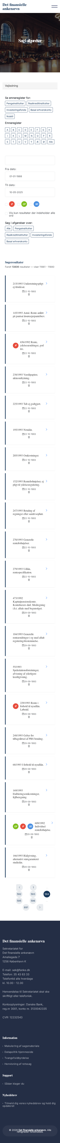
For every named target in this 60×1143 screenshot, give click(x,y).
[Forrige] (19, 887)
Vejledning (11, 85)
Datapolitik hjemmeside (18, 1052)
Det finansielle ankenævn (14, 6)
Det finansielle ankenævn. (32, 1130)
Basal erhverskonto (40, 109)
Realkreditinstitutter (39, 103)
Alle (51, 141)
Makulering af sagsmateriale (21, 1046)
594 (47, 894)
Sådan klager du (14, 1083)
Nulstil (9, 116)
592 (19, 894)
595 (19, 900)
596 (33, 900)
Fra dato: (10, 169)
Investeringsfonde (16, 109)
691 (26, 907)
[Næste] (39, 907)
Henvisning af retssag (17, 1063)
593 (33, 894)
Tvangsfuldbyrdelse (16, 1057)
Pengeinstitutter (15, 103)
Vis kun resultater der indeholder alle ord (32, 214)
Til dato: (10, 185)
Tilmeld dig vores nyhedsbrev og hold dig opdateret (29, 1104)
